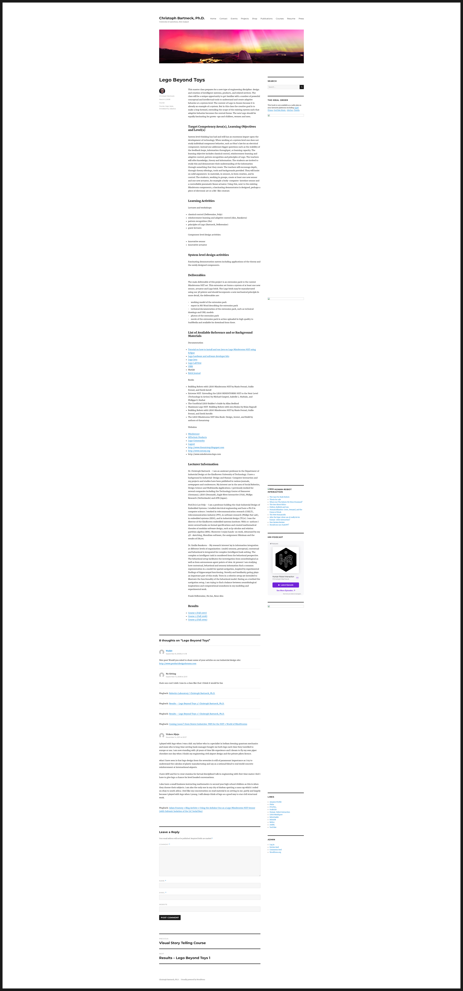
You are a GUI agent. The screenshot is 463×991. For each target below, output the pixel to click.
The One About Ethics (278, 505)
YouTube (273, 827)
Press (301, 18)
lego (167, 106)
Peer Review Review (277, 522)
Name (162, 881)
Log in (272, 845)
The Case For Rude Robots (280, 497)
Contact (223, 18)
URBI (190, 366)
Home (213, 18)
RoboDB (273, 820)
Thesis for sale (275, 500)
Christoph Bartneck (166, 96)
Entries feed (274, 847)
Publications (266, 18)
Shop (254, 18)
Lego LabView (194, 363)
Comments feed (276, 850)
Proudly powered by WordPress (193, 980)
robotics (173, 109)
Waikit (169, 651)
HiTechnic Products (197, 437)
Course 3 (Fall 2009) (197, 619)
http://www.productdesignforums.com (177, 663)
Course (162, 103)
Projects (245, 18)
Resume (291, 18)
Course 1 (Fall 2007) (197, 613)
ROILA (272, 822)
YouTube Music (280, 110)
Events (234, 18)
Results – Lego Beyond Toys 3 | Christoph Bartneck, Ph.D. (196, 703)
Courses (280, 18)
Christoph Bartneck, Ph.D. (181, 18)
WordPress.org (275, 852)
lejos (171, 106)
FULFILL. (273, 807)
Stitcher (290, 110)
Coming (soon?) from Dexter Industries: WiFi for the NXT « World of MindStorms (208, 724)
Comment (164, 844)
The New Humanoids (278, 515)
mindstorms (164, 109)
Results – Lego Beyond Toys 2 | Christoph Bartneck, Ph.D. (196, 714)
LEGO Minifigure (276, 815)
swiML (272, 825)
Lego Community (196, 440)
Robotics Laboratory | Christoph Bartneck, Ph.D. (192, 693)
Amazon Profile (276, 802)
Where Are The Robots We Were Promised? (286, 502)
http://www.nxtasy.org (199, 451)
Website (163, 904)
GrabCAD (273, 810)
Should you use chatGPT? (279, 525)
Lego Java (192, 359)
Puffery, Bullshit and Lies (279, 507)
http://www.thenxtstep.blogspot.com (206, 447)
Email (162, 893)
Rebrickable (274, 817)
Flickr (272, 804)
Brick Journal (194, 373)
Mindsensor (194, 434)
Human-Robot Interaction (280, 812)
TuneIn (297, 110)
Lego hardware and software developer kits (208, 356)
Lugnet (191, 444)
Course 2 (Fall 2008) (197, 616)
